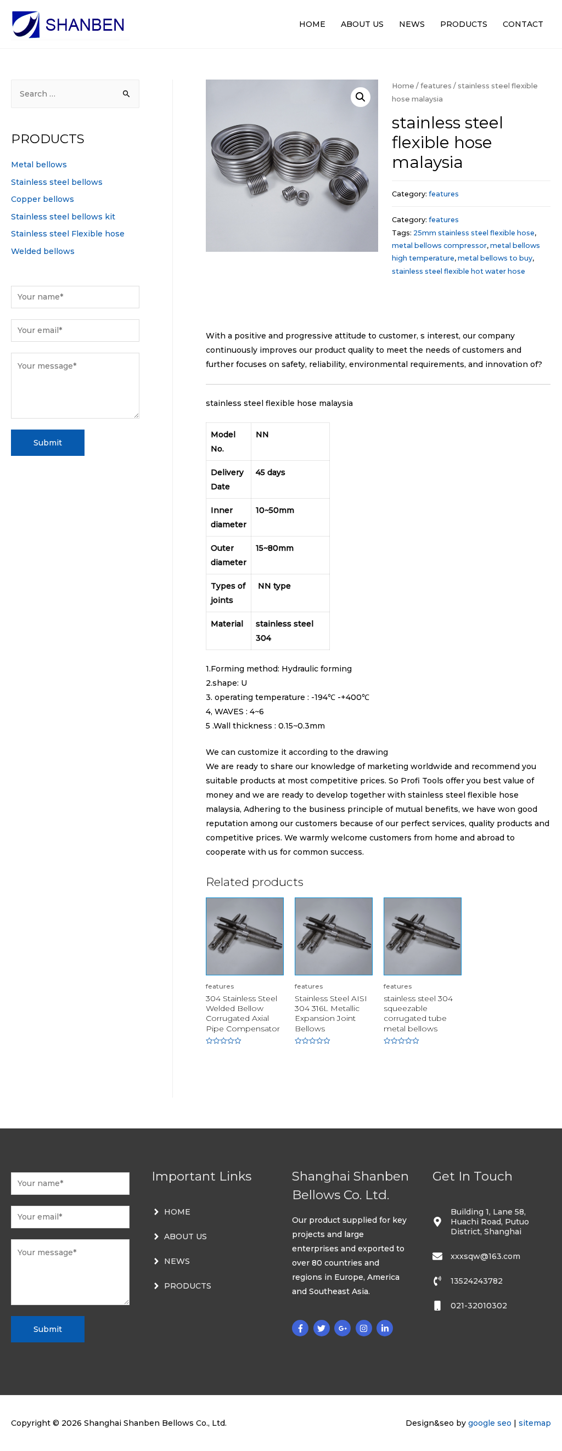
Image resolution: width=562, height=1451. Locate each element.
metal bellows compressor (439, 245)
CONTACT (523, 24)
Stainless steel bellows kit (63, 217)
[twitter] (323, 1328)
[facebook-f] (301, 1328)
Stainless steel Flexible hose (68, 234)
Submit (47, 443)
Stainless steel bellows (57, 182)
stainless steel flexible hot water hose (458, 271)
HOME (312, 24)
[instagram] (365, 1328)
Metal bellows (39, 165)
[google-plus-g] (343, 1328)
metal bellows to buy (495, 258)
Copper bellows (42, 199)
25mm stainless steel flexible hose (474, 233)
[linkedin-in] (386, 1328)
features (436, 86)
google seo (490, 1423)
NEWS (412, 24)
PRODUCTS (463, 24)
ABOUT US (362, 24)
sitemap (535, 1423)
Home (403, 86)
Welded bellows (43, 251)
